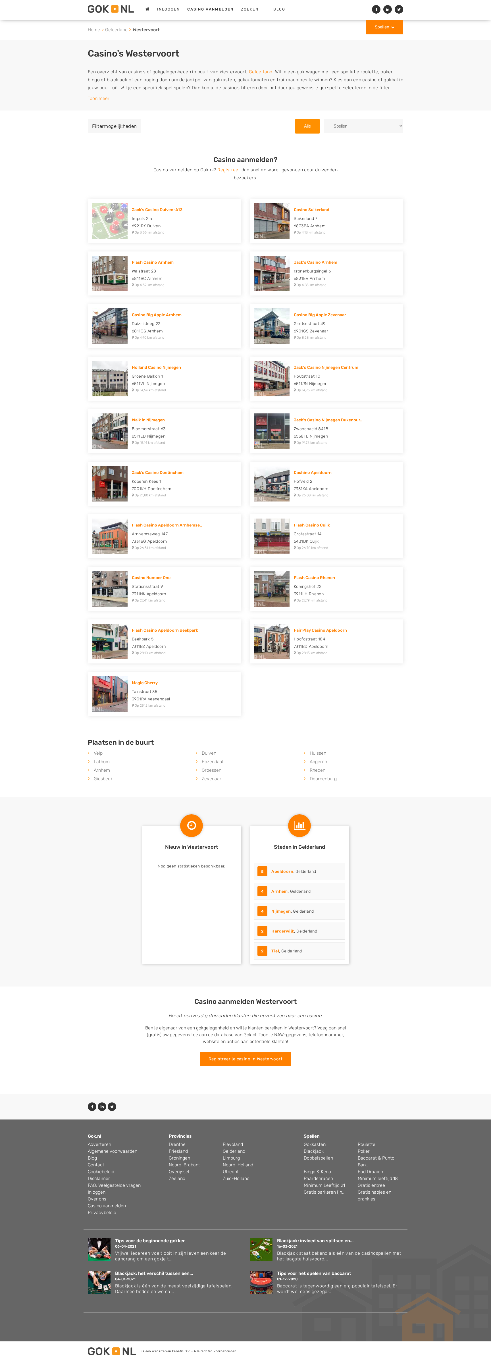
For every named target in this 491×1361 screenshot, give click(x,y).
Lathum (102, 761)
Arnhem (102, 770)
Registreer (228, 169)
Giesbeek (103, 778)
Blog (279, 9)
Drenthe (177, 1144)
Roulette (366, 1144)
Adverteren (99, 1144)
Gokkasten (315, 1144)
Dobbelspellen (318, 1158)
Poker (364, 1151)
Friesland (178, 1151)
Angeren (318, 761)
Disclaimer (99, 1178)
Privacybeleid (102, 1212)
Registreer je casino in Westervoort (245, 1059)
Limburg (231, 1158)
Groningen (179, 1158)
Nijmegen (281, 911)
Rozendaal (212, 761)
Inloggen (168, 9)
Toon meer (98, 98)
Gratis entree (371, 1185)
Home (94, 29)
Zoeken (250, 9)
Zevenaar (211, 778)
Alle (307, 126)
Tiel (275, 951)
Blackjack (314, 1151)
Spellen (382, 27)
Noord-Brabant (184, 1165)
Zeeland (177, 1178)
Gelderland (116, 29)
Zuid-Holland (236, 1178)
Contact (96, 1165)
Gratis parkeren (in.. (324, 1192)
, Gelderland (288, 871)
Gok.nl (94, 1136)
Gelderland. (261, 71)
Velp (98, 753)
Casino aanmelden (107, 1205)
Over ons (97, 1199)
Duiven (209, 753)
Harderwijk (282, 931)
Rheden (317, 770)
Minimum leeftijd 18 (378, 1178)
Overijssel (179, 1171)
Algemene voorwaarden (112, 1151)
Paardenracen (318, 1178)
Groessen (211, 770)
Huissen (318, 753)
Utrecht (231, 1171)
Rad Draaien (370, 1171)
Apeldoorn (282, 871)
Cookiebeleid (101, 1171)
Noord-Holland (238, 1165)
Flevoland (233, 1144)
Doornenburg (323, 778)
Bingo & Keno (317, 1171)
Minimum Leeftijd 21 (324, 1185)
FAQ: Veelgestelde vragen (114, 1185)
